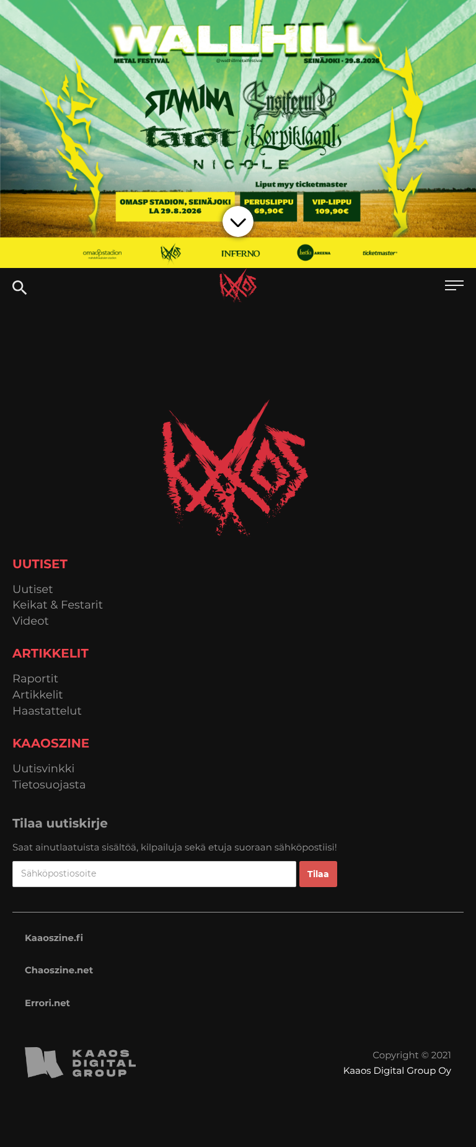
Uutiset (32, 589)
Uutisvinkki (43, 768)
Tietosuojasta (49, 785)
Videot (30, 621)
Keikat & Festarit (57, 605)
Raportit (35, 678)
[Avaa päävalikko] (454, 286)
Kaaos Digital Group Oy (397, 1070)
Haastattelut (47, 711)
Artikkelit (37, 695)
